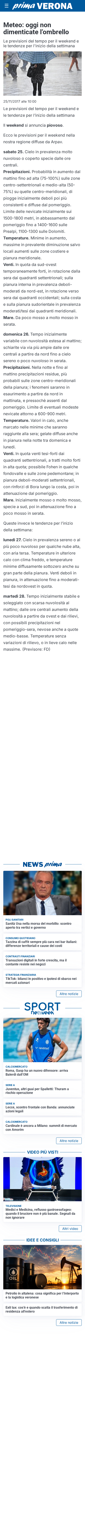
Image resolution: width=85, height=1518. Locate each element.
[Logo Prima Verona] (42, 6)
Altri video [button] (70, 1229)
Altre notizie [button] (69, 994)
